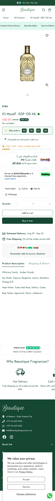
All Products (19, 17)
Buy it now (27, 220)
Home (6, 17)
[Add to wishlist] (47, 35)
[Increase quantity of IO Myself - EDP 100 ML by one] (50, 204)
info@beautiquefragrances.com (19, 430)
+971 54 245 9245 (14, 421)
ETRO (5, 106)
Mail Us (37, 188)
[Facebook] (4, 437)
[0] (49, 10)
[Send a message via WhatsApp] (50, 496)
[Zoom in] (47, 85)
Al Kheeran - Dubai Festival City (19, 416)
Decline (26, 486)
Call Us (25, 188)
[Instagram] (11, 437)
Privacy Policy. (26, 471)
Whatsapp (12, 194)
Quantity (6, 203)
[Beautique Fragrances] (27, 10)
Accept (26, 479)
